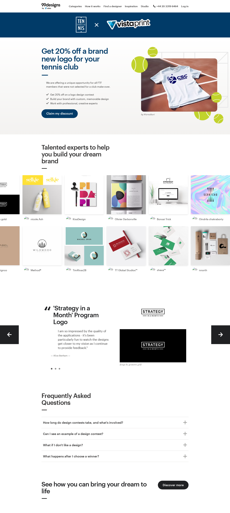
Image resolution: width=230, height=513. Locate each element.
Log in (185, 6)
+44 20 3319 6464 (167, 6)
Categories (75, 6)
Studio (145, 6)
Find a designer (113, 6)
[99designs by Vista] (50, 6)
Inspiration (131, 6)
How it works (92, 6)
